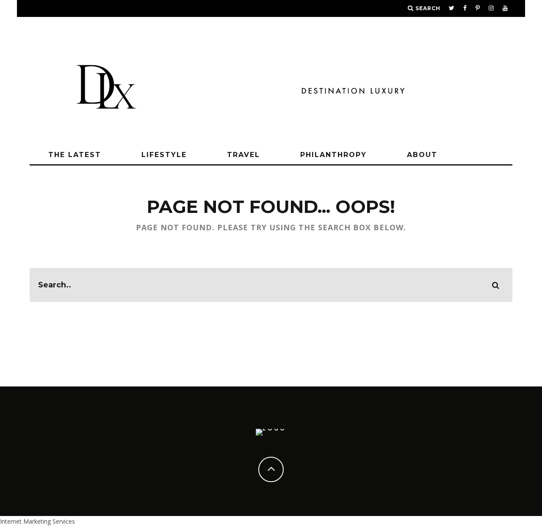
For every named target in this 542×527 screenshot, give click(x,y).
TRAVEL (243, 155)
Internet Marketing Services (37, 521)
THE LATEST (74, 155)
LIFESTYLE (164, 155)
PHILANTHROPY (333, 155)
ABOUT (422, 155)
